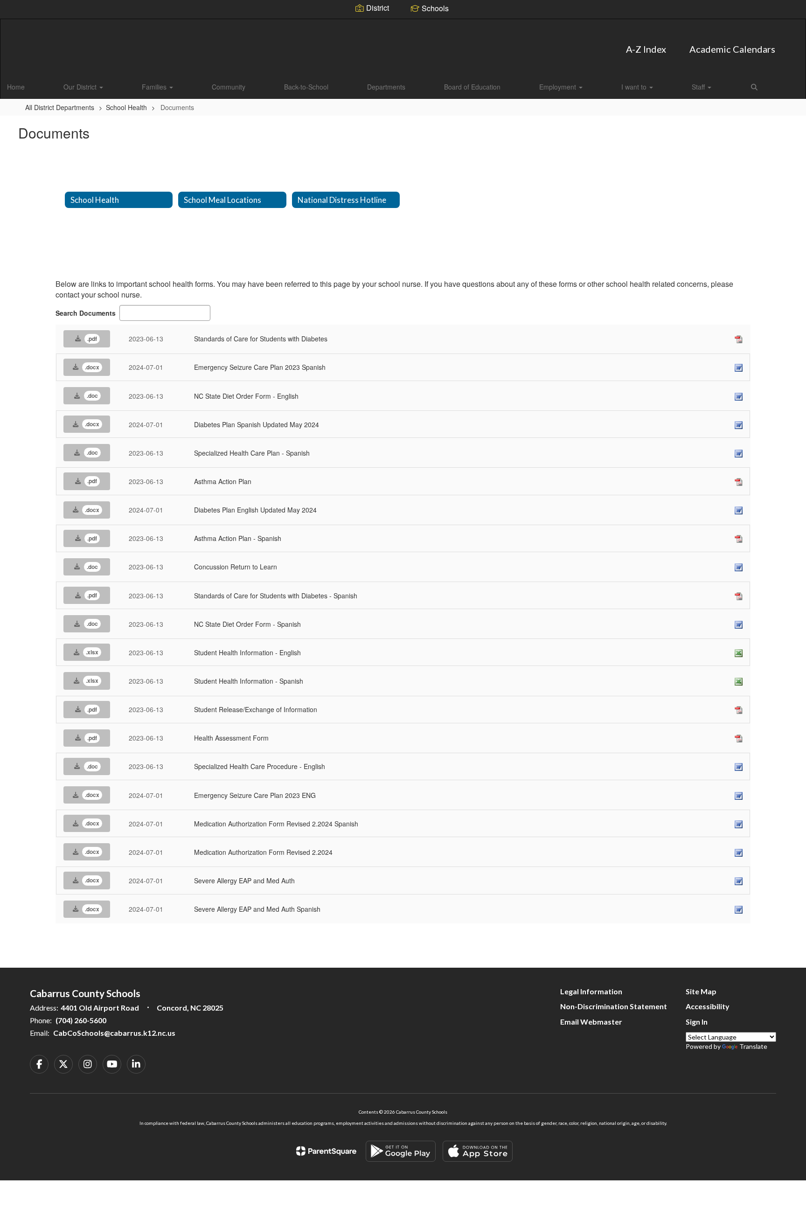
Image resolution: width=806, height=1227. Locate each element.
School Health (126, 107)
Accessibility (708, 1006)
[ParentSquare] (326, 1151)
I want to (634, 86)
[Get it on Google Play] (401, 1151)
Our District (80, 86)
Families (155, 86)
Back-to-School (306, 86)
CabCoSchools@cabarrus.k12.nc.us (114, 1032)
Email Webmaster (591, 1021)
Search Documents (86, 313)
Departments (386, 86)
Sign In (697, 1021)
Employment (558, 86)
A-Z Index (646, 49)
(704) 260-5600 (81, 1020)
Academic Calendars (732, 49)
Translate (753, 1046)
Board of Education (472, 86)
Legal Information (591, 991)
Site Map (701, 991)
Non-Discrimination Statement (613, 1006)
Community (228, 86)
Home (16, 86)
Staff (699, 86)
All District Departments (59, 107)
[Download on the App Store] (478, 1151)
